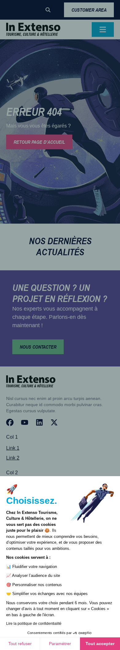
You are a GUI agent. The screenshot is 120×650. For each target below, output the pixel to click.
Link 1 (12, 448)
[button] (48, 9)
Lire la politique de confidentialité (34, 623)
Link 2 (12, 457)
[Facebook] (10, 422)
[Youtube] (24, 422)
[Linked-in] (39, 422)
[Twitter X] (54, 422)
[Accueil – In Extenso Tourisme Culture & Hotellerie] (33, 29)
